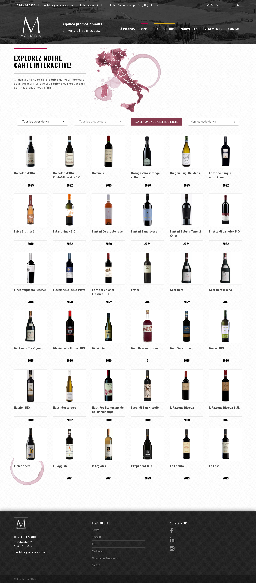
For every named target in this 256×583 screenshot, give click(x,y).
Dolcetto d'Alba (25, 173)
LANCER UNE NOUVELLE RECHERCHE (156, 122)
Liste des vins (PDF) (92, 5)
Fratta (135, 290)
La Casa (214, 466)
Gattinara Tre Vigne (27, 348)
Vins (144, 29)
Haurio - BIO (22, 407)
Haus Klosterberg (65, 407)
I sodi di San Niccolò (145, 407)
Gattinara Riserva (221, 290)
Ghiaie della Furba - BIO (69, 348)
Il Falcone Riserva (182, 407)
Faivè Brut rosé (24, 231)
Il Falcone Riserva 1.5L (224, 407)
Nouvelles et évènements (201, 29)
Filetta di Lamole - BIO (224, 231)
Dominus (98, 173)
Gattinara (176, 290)
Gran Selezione (180, 348)
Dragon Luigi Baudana (185, 173)
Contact (235, 29)
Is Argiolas (99, 466)
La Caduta (177, 466)
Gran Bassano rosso (144, 348)
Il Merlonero (22, 466)
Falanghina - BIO (64, 231)
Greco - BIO (216, 348)
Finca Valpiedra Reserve (30, 290)
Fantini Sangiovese (144, 231)
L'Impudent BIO (141, 466)
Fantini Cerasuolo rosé (107, 231)
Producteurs (164, 29)
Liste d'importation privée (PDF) (129, 5)
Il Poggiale (60, 466)
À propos (127, 29)
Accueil (95, 530)
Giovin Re (98, 348)
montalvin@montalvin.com (58, 5)
